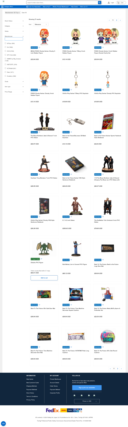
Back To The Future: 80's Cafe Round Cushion (105, 352)
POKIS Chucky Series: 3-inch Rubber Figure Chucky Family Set (105, 52)
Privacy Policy (30, 400)
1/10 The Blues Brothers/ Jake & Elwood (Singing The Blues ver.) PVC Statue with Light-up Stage (107, 180)
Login (112, 2)
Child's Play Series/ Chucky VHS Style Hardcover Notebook (42, 221)
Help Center (74, 7)
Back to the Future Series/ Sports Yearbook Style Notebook (107, 136)
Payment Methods (31, 389)
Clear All (24, 12)
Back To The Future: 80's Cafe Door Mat (43, 308)
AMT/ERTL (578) (12, 64)
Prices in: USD (87, 401)
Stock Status (30, 393)
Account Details (54, 383)
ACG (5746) (10, 51)
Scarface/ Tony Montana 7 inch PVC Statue (44, 178)
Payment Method (55, 389)
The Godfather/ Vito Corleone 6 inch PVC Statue (107, 221)
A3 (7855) (10, 47)
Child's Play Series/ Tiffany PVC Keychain (75, 93)
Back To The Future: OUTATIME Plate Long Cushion (75, 352)
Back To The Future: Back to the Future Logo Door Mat (106, 265)
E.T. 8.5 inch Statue (68, 220)
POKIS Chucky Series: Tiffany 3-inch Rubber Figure (73, 52)
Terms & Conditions (32, 396)
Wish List (83, 7)
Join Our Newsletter (34, 7)
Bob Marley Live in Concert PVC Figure (74, 264)
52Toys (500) (11, 43)
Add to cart (44, 278)
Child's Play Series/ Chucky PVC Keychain (107, 93)
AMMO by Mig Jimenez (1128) (13, 60)
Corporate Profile (55, 393)
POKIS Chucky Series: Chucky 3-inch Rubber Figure (42, 94)
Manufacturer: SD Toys (12, 12)
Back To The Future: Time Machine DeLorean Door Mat (41, 352)
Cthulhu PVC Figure (37, 262)
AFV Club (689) (11, 55)
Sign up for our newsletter (87, 388)
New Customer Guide (32, 383)
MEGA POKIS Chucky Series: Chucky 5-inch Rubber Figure (43, 52)
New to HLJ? (46, 7)
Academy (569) (11, 76)
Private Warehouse (55, 379)
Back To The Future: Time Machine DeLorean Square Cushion (73, 309)
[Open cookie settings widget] (3, 423)
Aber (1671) (10, 72)
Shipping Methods (31, 386)
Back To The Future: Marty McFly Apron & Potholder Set (107, 309)
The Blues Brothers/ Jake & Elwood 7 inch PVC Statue (44, 136)
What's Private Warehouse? (61, 7)
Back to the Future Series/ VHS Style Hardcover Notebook (73, 179)
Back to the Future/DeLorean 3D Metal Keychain (74, 136)
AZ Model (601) (11, 68)
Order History (54, 386)
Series (6, 31)
